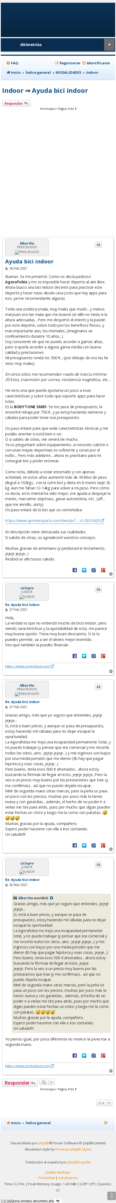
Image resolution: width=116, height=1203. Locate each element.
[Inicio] (58, 19)
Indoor (12, 90)
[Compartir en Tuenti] (93, 570)
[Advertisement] (58, 175)
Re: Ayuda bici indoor (22, 605)
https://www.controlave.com (27, 666)
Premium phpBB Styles (73, 1149)
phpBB (43, 1143)
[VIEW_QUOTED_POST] (51, 898)
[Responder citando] (98, 244)
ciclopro (27, 588)
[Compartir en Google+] (103, 570)
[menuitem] (12, 63)
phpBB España (79, 1162)
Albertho (27, 243)
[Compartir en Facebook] (74, 570)
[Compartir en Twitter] (84, 570)
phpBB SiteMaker (58, 1172)
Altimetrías (31, 44)
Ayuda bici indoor (60, 90)
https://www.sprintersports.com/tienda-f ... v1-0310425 (52, 520)
